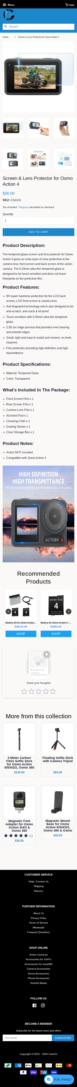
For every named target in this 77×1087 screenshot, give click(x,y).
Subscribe (63, 1038)
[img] (16, 836)
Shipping (23, 207)
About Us (38, 913)
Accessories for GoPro (38, 959)
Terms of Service (38, 922)
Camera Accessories (38, 968)
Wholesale (38, 927)
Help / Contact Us (39, 881)
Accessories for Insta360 (38, 964)
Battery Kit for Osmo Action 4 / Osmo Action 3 (29, 623)
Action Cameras (39, 954)
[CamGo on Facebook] (34, 1006)
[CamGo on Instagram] (43, 1006)
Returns (38, 891)
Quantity (8, 214)
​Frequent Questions (38, 932)
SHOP (20, 633)
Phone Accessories (38, 978)
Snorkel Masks (38, 983)
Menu (11, 4)
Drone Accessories (38, 973)
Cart (71, 5)
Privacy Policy (38, 918)
